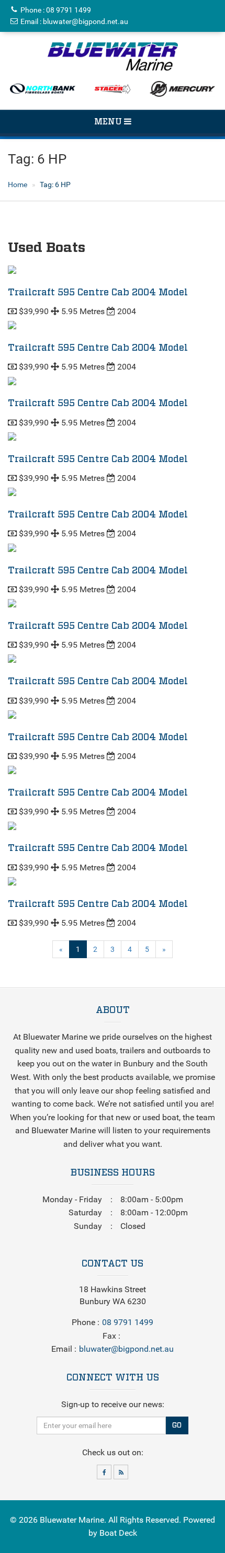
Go (177, 1425)
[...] (113, 56)
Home (17, 184)
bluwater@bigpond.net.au (85, 21)
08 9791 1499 (68, 10)
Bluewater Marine (72, 1520)
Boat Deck (118, 1533)
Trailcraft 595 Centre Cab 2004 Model (98, 292)
